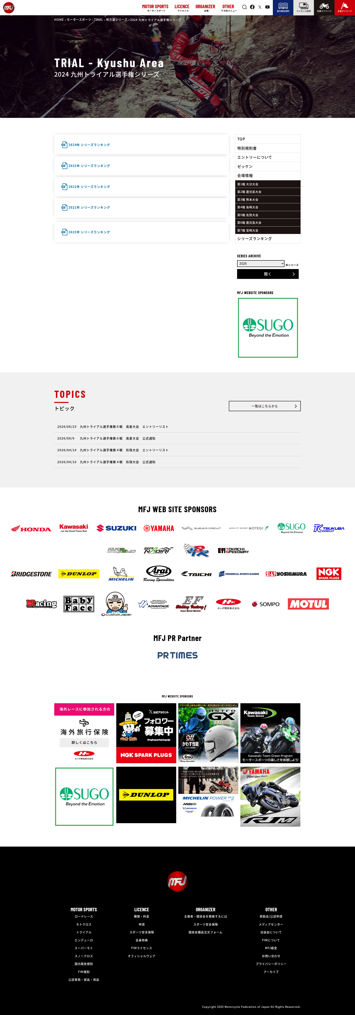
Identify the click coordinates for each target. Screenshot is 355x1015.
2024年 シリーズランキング (89, 145)
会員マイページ (324, 11)
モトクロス (84, 924)
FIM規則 (84, 972)
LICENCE (141, 909)
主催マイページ (345, 11)
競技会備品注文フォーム (205, 932)
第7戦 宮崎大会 (247, 230)
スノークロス (84, 956)
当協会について (271, 932)
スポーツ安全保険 (141, 932)
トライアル (84, 932)
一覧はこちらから (265, 406)
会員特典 (142, 940)
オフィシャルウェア (142, 956)
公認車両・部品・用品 (83, 979)
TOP (241, 139)
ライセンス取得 (303, 11)
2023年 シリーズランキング (89, 165)
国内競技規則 (283, 11)
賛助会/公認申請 (271, 916)
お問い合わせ (271, 956)
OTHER (271, 909)
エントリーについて (254, 157)
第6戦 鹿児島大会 (249, 222)
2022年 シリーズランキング (89, 186)
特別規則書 (247, 148)
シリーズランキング (254, 238)
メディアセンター (271, 924)
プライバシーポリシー (271, 964)
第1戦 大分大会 (247, 184)
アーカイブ (271, 972)
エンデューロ (84, 940)
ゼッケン (245, 166)
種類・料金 (141, 916)
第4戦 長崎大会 (247, 207)
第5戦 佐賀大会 (247, 215)
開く (268, 273)
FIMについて (271, 940)
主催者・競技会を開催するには (205, 916)
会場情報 (245, 175)
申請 (142, 924)
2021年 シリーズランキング (89, 207)
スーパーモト (84, 948)
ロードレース (84, 916)
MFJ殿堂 (271, 948)
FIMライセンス (141, 948)
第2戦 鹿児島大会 (249, 192)
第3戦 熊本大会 (247, 199)
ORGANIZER (205, 909)
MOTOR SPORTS (84, 909)
